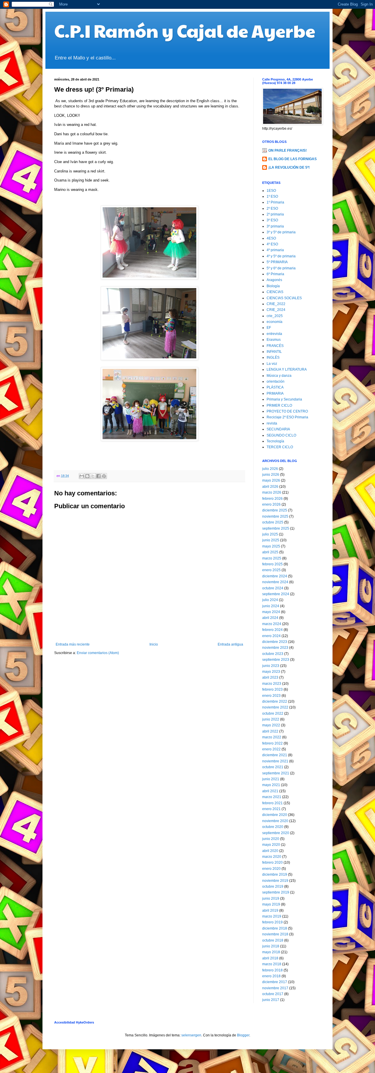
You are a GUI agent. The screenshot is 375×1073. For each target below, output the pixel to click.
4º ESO (272, 244)
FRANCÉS (275, 346)
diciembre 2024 (274, 576)
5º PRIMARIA (277, 262)
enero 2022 (271, 749)
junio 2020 (270, 839)
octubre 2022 (272, 713)
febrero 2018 (272, 970)
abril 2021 (270, 791)
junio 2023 (270, 666)
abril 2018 (270, 958)
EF (269, 328)
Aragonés (274, 280)
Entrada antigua (230, 644)
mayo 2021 (271, 785)
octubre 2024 (272, 588)
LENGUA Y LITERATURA (287, 369)
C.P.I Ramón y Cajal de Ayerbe (184, 30)
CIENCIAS (275, 292)
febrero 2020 (272, 862)
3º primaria (275, 226)
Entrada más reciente (73, 644)
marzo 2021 (271, 797)
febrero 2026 (272, 499)
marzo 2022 (271, 737)
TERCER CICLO (280, 447)
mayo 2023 (271, 672)
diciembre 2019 (274, 874)
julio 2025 (270, 534)
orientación (275, 381)
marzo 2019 (271, 916)
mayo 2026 (271, 480)
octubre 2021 (272, 767)
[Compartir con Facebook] (98, 476)
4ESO (271, 238)
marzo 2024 (271, 624)
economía (274, 322)
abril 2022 (270, 731)
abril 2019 (270, 910)
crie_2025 (275, 316)
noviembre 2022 (275, 707)
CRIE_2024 (276, 310)
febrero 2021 (272, 803)
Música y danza (279, 376)
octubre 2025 (272, 522)
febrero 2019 (272, 922)
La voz (272, 364)
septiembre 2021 (275, 773)
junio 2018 (270, 946)
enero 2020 (271, 869)
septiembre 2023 (275, 660)
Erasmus (274, 340)
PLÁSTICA (275, 387)
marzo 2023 (271, 684)
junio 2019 (270, 898)
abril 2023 (270, 677)
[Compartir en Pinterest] (104, 476)
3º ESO (272, 220)
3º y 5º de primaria (281, 232)
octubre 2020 (272, 827)
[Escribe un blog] (87, 476)
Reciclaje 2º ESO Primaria (287, 417)
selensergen (191, 1035)
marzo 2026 (271, 492)
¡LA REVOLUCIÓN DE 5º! (289, 167)
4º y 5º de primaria (281, 256)
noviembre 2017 (275, 988)
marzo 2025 (271, 558)
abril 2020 (270, 851)
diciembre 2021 (274, 755)
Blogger (243, 1035)
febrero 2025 (272, 564)
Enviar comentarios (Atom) (98, 653)
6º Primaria (275, 274)
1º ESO (272, 196)
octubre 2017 (272, 994)
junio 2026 (270, 475)
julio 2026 (270, 469)
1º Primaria (275, 202)
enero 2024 (271, 636)
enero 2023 (271, 696)
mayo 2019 (271, 904)
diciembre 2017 (274, 982)
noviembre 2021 (275, 761)
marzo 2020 (271, 857)
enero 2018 (271, 976)
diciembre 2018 (274, 928)
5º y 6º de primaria (281, 268)
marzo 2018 (271, 964)
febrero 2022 (272, 743)
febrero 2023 (272, 689)
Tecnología (275, 441)
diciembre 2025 (274, 510)
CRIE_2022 (276, 304)
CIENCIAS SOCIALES (284, 298)
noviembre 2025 (275, 516)
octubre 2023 (272, 654)
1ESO (271, 191)
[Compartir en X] (93, 476)
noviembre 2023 (275, 648)
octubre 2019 (272, 886)
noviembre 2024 (275, 582)
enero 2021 (271, 809)
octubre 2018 (272, 940)
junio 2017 (270, 1000)
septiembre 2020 (275, 833)
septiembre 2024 (275, 594)
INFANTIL (274, 352)
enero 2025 (271, 570)
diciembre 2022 (274, 701)
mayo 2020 (271, 845)
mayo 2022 (271, 725)
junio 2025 (270, 540)
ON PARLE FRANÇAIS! (287, 150)
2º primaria (275, 214)
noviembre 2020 (275, 821)
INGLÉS (273, 357)
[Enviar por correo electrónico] (82, 476)
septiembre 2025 (275, 528)
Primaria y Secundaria (284, 399)
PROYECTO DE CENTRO (287, 411)
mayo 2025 (271, 546)
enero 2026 (271, 504)
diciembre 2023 (274, 642)
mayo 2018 (271, 952)
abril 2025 (270, 552)
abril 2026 (270, 487)
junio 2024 (270, 606)
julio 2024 (270, 600)
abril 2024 (270, 618)
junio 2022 (270, 719)
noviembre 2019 (275, 881)
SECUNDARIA (278, 429)
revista (272, 423)
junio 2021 (270, 779)
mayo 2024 (271, 612)
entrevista (274, 334)
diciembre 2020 (274, 815)
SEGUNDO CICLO (281, 435)
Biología (273, 286)
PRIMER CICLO (279, 405)
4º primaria (275, 250)
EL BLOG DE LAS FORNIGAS (292, 159)
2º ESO (272, 208)
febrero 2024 (272, 630)
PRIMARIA (275, 393)
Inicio (153, 644)
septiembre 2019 (275, 892)
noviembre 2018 (275, 934)
